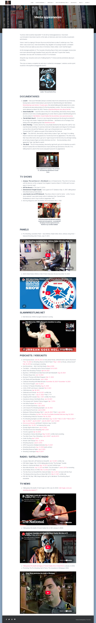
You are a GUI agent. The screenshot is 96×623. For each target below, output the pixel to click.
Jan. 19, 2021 (53, 461)
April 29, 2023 (45, 370)
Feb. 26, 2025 (47, 416)
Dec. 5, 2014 (55, 472)
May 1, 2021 (40, 397)
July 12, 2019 (38, 467)
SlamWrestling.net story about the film (60, 109)
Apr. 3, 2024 (35, 438)
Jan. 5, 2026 (44, 379)
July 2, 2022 (41, 449)
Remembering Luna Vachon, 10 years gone (35, 105)
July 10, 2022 (43, 427)
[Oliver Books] (8, 3)
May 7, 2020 (57, 362)
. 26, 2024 (70, 414)
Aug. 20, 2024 (62, 373)
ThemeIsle (88, 619)
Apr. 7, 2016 (51, 401)
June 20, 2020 (46, 421)
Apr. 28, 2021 (36, 390)
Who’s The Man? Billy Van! (62, 2)
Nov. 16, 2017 (33, 425)
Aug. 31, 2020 (45, 386)
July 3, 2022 (41, 405)
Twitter (9, 619)
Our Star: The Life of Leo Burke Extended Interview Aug (52, 414)
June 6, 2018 (63, 467)
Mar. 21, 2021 (55, 474)
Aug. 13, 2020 (40, 447)
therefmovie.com (50, 122)
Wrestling (50, 2)
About (80, 2)
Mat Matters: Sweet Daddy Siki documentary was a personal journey (53, 116)
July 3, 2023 (61, 412)
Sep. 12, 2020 (27, 421)
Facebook (6, 619)
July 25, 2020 (36, 421)
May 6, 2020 (50, 366)
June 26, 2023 (48, 412)
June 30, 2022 (38, 359)
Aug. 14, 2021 (53, 419)
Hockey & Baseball (40, 2)
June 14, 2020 (55, 421)
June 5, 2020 (41, 410)
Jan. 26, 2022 (49, 408)
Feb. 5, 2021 (47, 388)
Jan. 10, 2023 (39, 375)
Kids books (73, 2)
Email (14, 619)
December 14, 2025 (64, 381)
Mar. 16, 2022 (44, 469)
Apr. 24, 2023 (37, 432)
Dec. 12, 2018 (40, 440)
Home (32, 2)
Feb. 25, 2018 (27, 364)
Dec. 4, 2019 (38, 403)
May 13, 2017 (40, 451)
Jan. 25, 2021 (48, 399)
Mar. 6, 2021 (71, 419)
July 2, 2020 (46, 436)
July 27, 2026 (40, 394)
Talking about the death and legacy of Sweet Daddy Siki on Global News (43, 566)
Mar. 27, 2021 (62, 419)
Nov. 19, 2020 (28, 362)
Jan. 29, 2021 (40, 392)
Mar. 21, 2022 (50, 377)
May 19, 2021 (46, 434)
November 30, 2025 (52, 381)
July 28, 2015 (55, 436)
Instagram (12, 619)
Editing (87, 2)
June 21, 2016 (38, 443)
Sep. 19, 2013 (43, 465)
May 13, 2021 (49, 445)
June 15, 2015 (39, 384)
